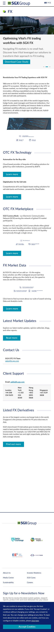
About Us (6, 573)
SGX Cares (31, 578)
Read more (11, 338)
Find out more (13, 444)
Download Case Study (16, 62)
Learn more (12, 174)
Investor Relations (34, 573)
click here (35, 621)
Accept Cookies (27, 627)
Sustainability (8, 582)
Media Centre (8, 578)
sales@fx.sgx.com (12, 361)
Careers (30, 582)
